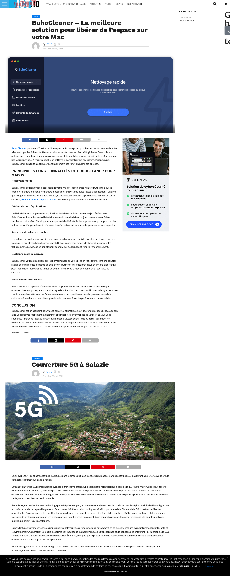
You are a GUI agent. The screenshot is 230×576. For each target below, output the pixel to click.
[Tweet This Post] (77, 466)
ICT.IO (49, 44)
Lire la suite (183, 566)
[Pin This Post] (64, 138)
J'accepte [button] (209, 566)
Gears (119, 4)
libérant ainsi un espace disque (38, 199)
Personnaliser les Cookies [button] (115, 571)
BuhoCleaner (19, 148)
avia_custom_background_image (66, 4)
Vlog (108, 4)
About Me (95, 4)
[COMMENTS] (98, 138)
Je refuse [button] (196, 566)
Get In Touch (134, 4)
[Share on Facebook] (30, 138)
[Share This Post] (47, 138)
